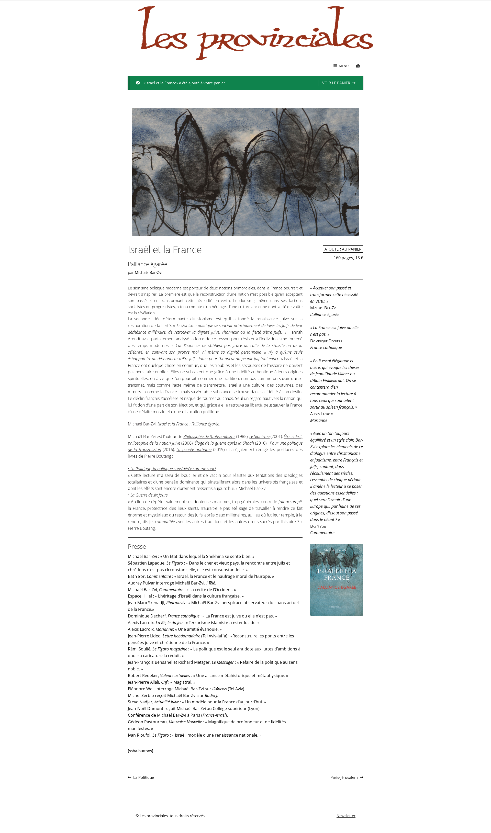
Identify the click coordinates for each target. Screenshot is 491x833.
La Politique (143, 777)
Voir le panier (336, 82)
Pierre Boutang (157, 456)
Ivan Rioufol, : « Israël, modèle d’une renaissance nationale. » (194, 735)
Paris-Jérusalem (344, 777)
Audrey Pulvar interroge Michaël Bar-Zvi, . (172, 583)
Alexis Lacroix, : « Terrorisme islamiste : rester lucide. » (194, 622)
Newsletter (346, 815)
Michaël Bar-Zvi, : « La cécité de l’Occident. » (182, 589)
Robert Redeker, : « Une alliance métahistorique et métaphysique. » (208, 675)
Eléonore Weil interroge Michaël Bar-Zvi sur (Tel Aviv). (186, 689)
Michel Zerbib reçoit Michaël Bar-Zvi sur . (173, 695)
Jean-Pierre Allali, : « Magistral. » (161, 682)
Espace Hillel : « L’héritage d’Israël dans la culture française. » (186, 596)
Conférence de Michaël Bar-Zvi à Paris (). (178, 715)
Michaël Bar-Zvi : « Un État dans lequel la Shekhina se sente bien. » (191, 556)
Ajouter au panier (343, 249)
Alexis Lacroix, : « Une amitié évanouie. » (175, 629)
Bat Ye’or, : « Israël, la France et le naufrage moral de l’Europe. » (201, 576)
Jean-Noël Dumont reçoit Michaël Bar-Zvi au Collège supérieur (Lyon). (194, 708)
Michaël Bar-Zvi (148, 272)
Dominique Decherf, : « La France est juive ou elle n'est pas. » (202, 616)
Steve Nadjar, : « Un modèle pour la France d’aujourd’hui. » (197, 702)
